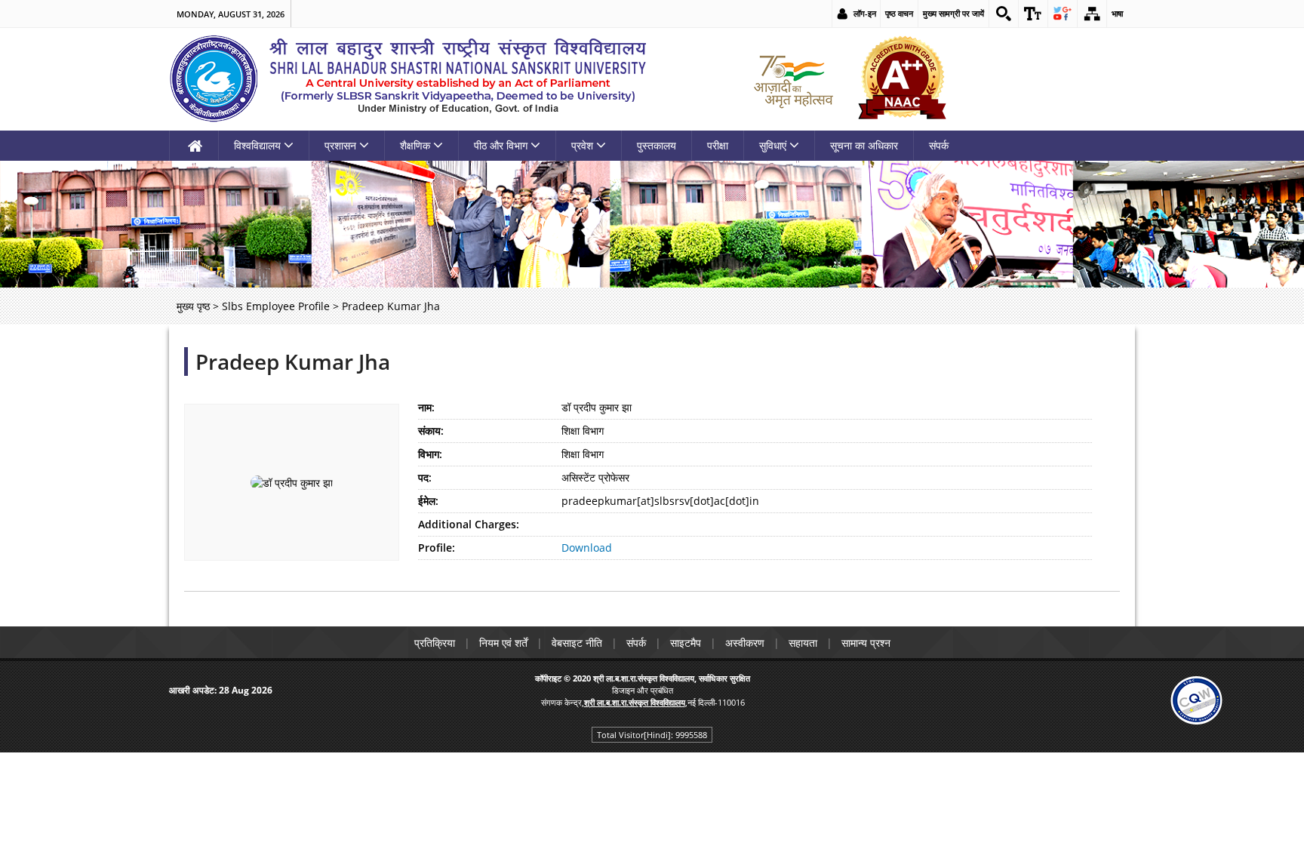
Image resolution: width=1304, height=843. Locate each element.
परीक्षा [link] (717, 145)
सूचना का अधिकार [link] (864, 145)
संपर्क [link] (939, 145)
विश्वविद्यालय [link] (257, 145)
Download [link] (586, 547)
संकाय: (431, 430)
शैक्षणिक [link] (415, 145)
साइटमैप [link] (685, 642)
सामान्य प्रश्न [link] (865, 642)
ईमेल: (428, 501)
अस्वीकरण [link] (744, 642)
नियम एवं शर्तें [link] (503, 642)
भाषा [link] (1117, 13)
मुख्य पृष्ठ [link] (193, 306)
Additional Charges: (468, 524)
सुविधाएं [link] (772, 145)
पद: (425, 477)
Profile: (436, 547)
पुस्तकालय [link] (656, 145)
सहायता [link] (803, 642)
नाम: (426, 407)
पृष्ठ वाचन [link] (899, 13)
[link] (1003, 13)
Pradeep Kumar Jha (292, 361)
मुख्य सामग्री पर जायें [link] (953, 13)
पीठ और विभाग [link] (500, 145)
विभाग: (430, 454)
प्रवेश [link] (582, 145)
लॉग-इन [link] (864, 13)
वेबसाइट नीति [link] (577, 642)
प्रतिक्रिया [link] (434, 642)
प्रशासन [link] (340, 145)
